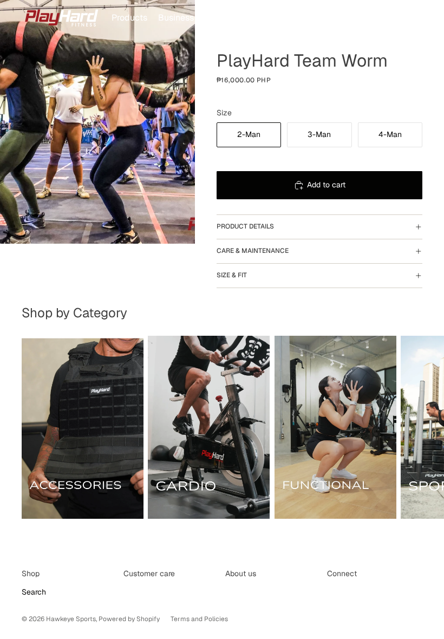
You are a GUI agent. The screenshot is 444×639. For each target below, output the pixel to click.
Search (34, 592)
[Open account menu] (387, 18)
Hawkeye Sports (71, 619)
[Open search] (364, 18)
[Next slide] (410, 429)
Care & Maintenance (253, 250)
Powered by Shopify (129, 619)
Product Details (245, 226)
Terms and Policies (199, 619)
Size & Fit (232, 275)
